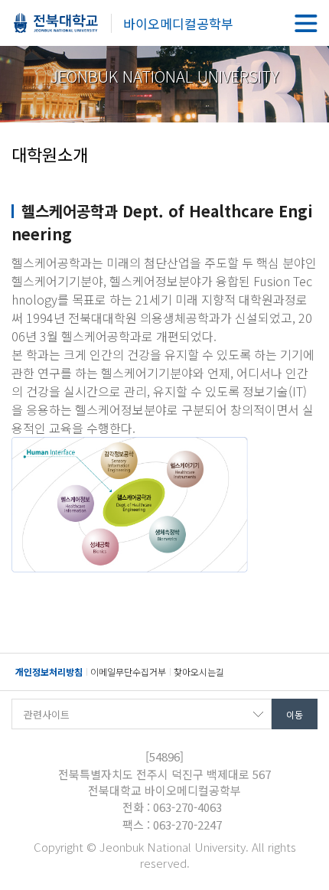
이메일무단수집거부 (128, 671)
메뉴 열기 (306, 22)
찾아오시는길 (199, 671)
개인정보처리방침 (49, 671)
